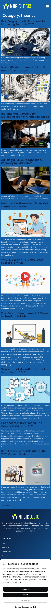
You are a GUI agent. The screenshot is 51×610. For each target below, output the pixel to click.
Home (4, 543)
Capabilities (6, 551)
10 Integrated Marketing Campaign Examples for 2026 (24, 371)
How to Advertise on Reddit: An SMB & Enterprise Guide (24, 205)
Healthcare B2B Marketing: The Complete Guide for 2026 (21, 424)
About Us (5, 547)
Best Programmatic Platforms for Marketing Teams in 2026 (23, 22)
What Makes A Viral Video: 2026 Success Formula (22, 261)
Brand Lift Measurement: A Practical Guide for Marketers (25, 69)
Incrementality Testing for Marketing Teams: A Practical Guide (25, 115)
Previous (5, 505)
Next (47, 505)
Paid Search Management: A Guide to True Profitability (24, 314)
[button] (47, 6)
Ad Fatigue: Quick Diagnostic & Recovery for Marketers (21, 161)
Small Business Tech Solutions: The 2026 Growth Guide (24, 452)
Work (4, 555)
